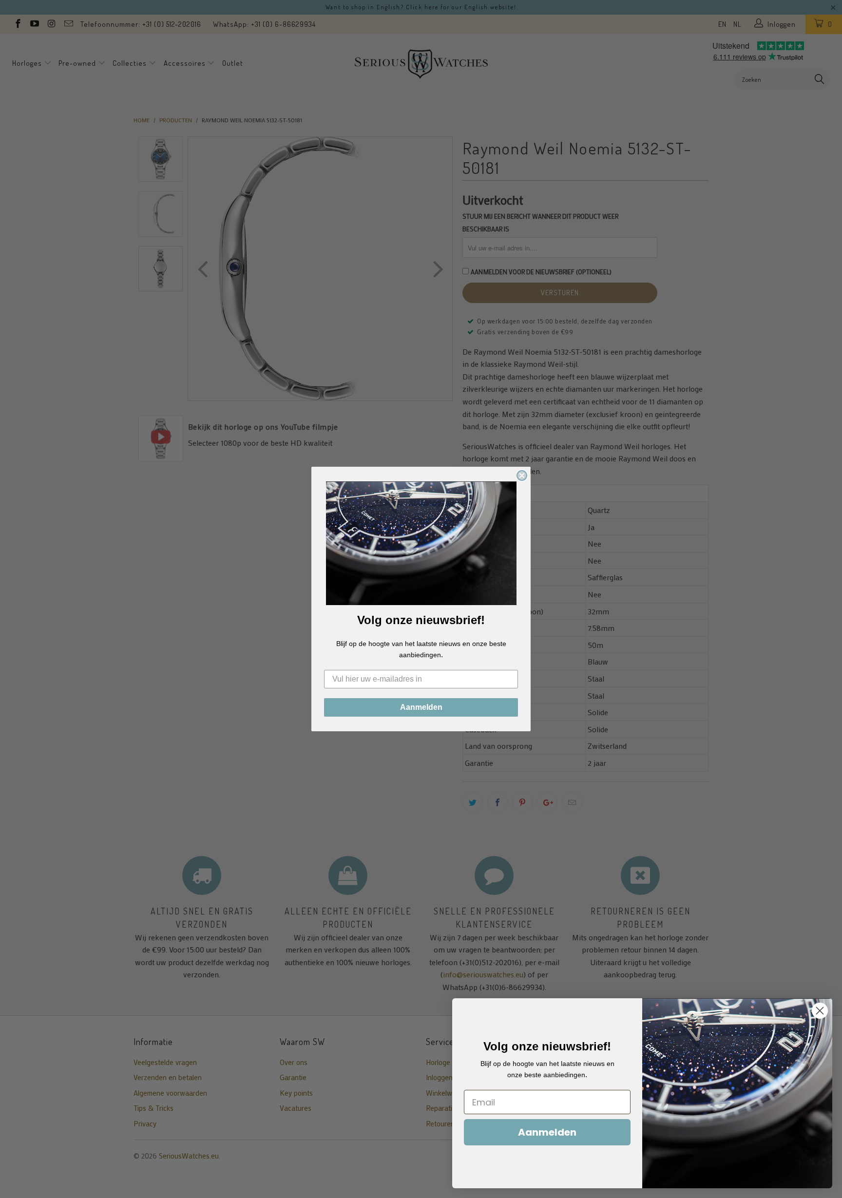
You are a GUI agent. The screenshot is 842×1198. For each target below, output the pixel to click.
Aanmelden (421, 707)
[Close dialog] (522, 475)
